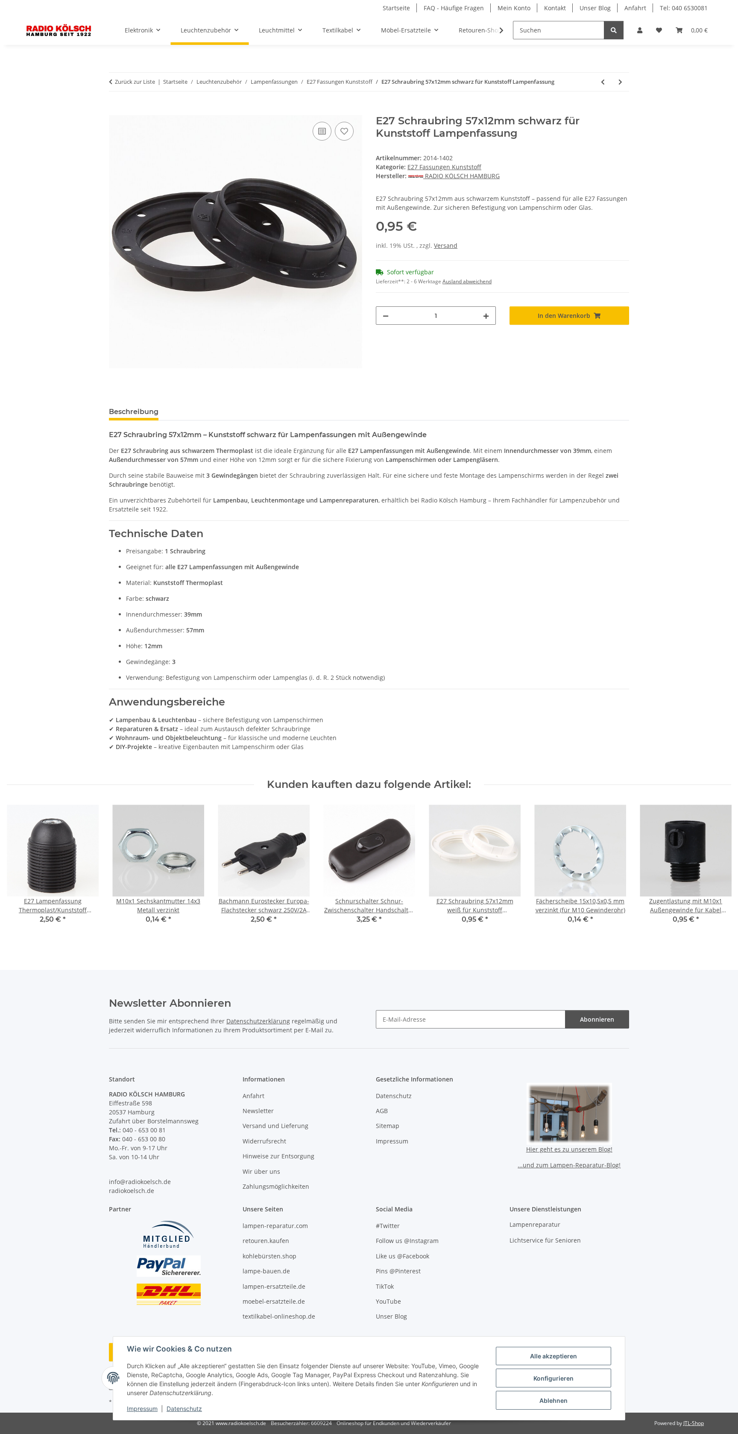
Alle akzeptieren (553, 1356)
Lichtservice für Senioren (545, 1240)
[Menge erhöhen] (486, 315)
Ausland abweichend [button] (467, 281)
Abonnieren (597, 1019)
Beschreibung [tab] (133, 412)
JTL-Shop (693, 1423)
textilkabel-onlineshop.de (279, 1316)
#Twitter (388, 1226)
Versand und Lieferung (275, 1126)
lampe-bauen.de (266, 1271)
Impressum (142, 1408)
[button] (639, 30)
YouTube (388, 1301)
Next (717, 870)
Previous (21, 870)
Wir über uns (261, 1171)
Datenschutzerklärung (258, 1021)
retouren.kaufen (266, 1241)
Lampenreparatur (535, 1224)
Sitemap (387, 1126)
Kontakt (555, 8)
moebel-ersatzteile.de (274, 1301)
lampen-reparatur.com (275, 1226)
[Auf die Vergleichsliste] (322, 131)
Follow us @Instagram (407, 1241)
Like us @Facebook (402, 1256)
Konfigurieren (553, 1378)
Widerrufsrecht (264, 1141)
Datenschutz (184, 1408)
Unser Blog (595, 8)
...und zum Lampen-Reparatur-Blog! (569, 1165)
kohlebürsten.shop (269, 1256)
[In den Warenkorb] (116, 110)
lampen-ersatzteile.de (274, 1286)
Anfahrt (635, 8)
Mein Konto (514, 8)
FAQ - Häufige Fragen (454, 8)
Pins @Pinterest (398, 1271)
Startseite (396, 8)
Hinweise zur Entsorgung (278, 1156)
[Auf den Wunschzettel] (344, 131)
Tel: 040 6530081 (684, 8)
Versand (445, 245)
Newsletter (258, 1111)
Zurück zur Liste (135, 81)
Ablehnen (553, 1400)
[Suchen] (614, 30)
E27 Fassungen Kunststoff (444, 167)
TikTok (385, 1286)
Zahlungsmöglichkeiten (276, 1186)
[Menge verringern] (385, 315)
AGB (382, 1111)
